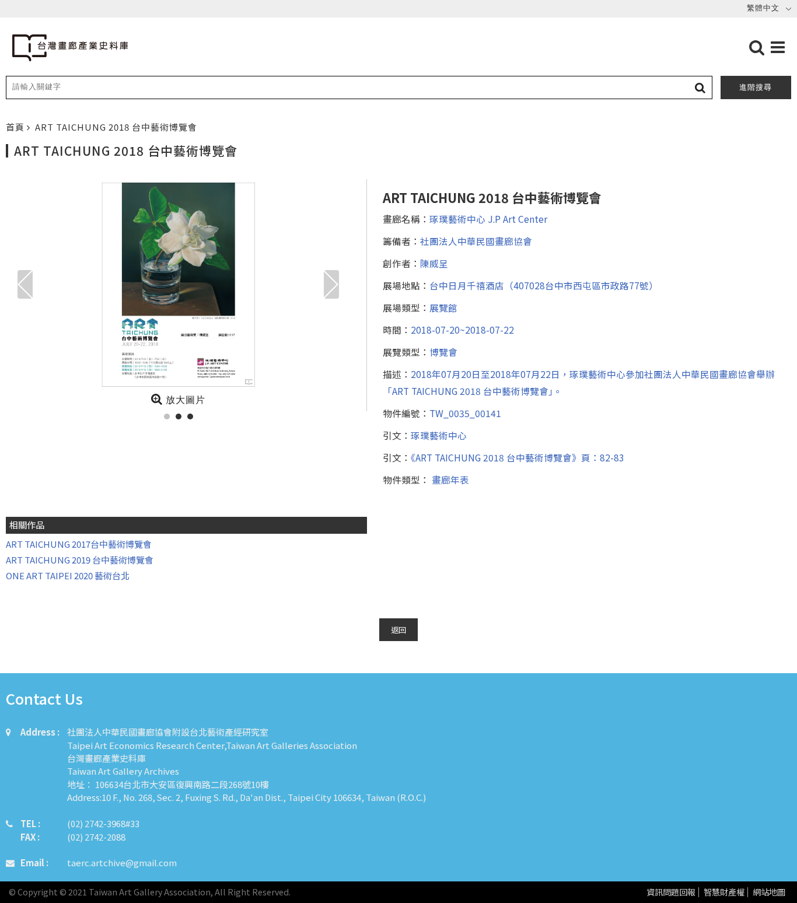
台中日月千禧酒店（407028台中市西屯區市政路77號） (543, 285)
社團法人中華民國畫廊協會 (476, 241)
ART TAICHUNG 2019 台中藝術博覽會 (79, 560)
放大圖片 (184, 400)
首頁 (16, 127)
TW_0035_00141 (465, 413)
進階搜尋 (755, 87)
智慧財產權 (724, 892)
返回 (398, 629)
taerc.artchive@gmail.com (122, 862)
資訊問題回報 (670, 892)
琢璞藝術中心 (439, 435)
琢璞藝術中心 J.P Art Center (488, 218)
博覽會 (443, 351)
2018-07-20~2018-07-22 (462, 329)
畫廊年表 (449, 479)
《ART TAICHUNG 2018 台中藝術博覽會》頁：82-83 (517, 457)
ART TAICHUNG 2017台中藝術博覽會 (79, 544)
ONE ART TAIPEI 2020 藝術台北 (68, 575)
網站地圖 (769, 892)
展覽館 (443, 307)
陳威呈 (434, 263)
